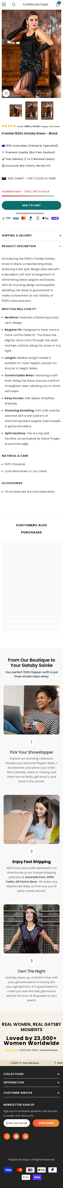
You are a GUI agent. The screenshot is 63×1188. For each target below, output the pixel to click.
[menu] (4, 4)
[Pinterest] (25, 1136)
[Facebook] (7, 1136)
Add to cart (31, 205)
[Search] (14, 4)
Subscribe (46, 1123)
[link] (31, 624)
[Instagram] (16, 1136)
